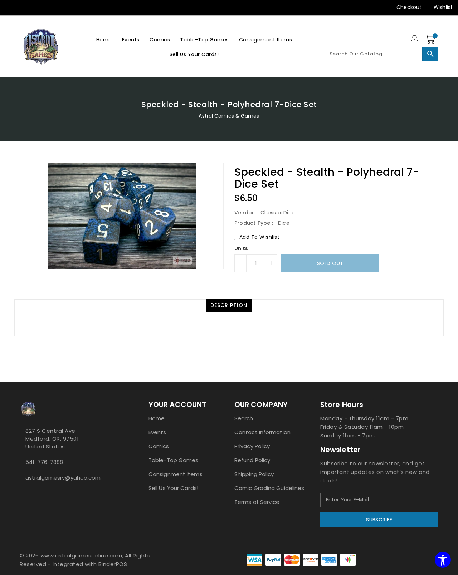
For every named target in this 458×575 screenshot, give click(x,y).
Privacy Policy (252, 446)
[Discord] (38, 7)
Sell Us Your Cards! (173, 488)
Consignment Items (175, 474)
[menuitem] (104, 39)
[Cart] (431, 40)
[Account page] (415, 40)
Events (157, 432)
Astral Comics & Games (229, 115)
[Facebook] (11, 7)
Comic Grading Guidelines (269, 488)
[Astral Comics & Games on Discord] (33, 493)
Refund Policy (252, 460)
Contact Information (262, 432)
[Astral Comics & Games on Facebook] (22, 493)
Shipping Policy (254, 474)
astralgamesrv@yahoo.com (63, 477)
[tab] (229, 305)
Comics (158, 446)
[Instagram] (25, 7)
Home (156, 418)
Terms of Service (257, 502)
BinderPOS (112, 564)
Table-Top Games (173, 460)
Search (243, 418)
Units (241, 248)
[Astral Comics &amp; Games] (41, 46)
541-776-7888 (44, 462)
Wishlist (443, 7)
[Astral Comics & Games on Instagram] (27, 493)
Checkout (409, 7)
